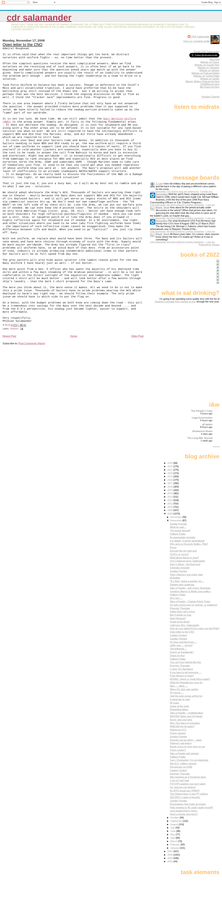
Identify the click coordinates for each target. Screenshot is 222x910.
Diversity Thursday (180, 608)
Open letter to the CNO (22, 44)
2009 (170, 510)
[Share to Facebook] (21, 325)
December (176, 517)
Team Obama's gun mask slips (186, 574)
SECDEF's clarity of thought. (185, 797)
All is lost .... (176, 598)
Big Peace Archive (209, 87)
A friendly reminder (180, 567)
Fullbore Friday (178, 534)
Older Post (137, 336)
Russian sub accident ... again (186, 740)
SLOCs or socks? (179, 554)
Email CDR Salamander (206, 51)
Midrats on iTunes (209, 62)
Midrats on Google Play (207, 64)
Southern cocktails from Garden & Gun (175, 301)
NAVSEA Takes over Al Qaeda (186, 716)
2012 (170, 500)
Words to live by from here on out (187, 746)
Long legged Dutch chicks (183, 810)
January (175, 848)
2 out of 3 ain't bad (179, 780)
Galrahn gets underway (182, 584)
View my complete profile (196, 41)
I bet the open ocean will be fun (186, 696)
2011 (170, 503)
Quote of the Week (180, 621)
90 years (174, 702)
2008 (170, 513)
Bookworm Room (202, 431)
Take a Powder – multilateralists (186, 712)
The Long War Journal (199, 438)
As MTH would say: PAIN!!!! (185, 790)
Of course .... (177, 692)
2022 (170, 466)
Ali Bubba (175, 577)
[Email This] (12, 325)
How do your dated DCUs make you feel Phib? (194, 628)
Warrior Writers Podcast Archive (202, 81)
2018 (170, 479)
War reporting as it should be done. (188, 777)
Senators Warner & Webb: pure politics (190, 591)
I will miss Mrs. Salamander (184, 625)
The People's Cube (201, 410)
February (175, 844)
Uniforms (14, 328)
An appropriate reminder (182, 537)
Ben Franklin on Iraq (180, 615)
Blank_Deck (162, 207)
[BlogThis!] (15, 325)
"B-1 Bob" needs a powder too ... (187, 581)
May (173, 834)
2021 (170, 469)
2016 (170, 486)
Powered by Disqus (209, 244)
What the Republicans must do (186, 682)
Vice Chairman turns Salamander (187, 560)
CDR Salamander (39, 18)
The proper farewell (180, 530)
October (175, 817)
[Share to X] (18, 325)
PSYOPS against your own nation (188, 783)
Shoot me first (177, 655)
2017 (170, 483)
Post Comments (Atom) (31, 343)
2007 (170, 851)
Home (73, 336)
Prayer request (178, 733)
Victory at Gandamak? (182, 652)
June (173, 831)
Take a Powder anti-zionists (184, 753)
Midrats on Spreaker (208, 67)
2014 (170, 493)
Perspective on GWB (181, 767)
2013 (170, 496)
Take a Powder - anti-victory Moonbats (190, 588)
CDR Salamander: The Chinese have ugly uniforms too (174, 191)
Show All (216, 447)
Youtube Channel (210, 96)
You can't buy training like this (185, 662)
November (176, 520)
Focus (173, 547)
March (174, 841)
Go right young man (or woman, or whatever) (193, 604)
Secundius (162, 194)
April (173, 837)
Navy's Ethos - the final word (185, 564)
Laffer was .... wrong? (181, 645)
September (176, 821)
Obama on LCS (178, 729)
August (174, 824)
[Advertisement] (199, 328)
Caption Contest (178, 635)
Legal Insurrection (202, 417)
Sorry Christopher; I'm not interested (189, 760)
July (172, 827)
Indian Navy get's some (182, 611)
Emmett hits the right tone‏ (183, 550)
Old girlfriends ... (178, 648)
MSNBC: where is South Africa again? (190, 679)
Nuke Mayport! (178, 618)
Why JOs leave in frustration (185, 723)
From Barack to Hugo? (182, 675)
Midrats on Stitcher (209, 70)
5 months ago (206, 191)
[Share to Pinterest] (24, 325)
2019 (170, 476)
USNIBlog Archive (209, 84)
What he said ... (178, 527)
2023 (170, 463)
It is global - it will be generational (187, 540)
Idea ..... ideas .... (179, 685)
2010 (170, 507)
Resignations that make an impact (188, 804)
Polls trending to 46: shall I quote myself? (191, 807)
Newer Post (9, 336)
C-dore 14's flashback (181, 669)
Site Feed (214, 59)
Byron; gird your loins (181, 719)
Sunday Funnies (178, 523)
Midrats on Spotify (209, 78)
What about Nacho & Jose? (184, 557)
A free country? (178, 750)
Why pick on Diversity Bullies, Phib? (189, 544)
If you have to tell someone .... (186, 672)
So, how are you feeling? (183, 787)
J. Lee (159, 183)
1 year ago (210, 205)
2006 (170, 854)
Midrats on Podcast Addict (205, 73)
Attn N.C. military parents (183, 763)
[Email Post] (21, 328)
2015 (170, 490)
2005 (170, 858)
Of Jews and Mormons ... (183, 642)
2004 (170, 861)
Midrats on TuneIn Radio (206, 76)
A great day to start (180, 699)
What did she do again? (182, 726)
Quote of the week (179, 706)
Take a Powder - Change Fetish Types (190, 601)
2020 (170, 473)
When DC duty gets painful (184, 689)
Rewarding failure (179, 709)
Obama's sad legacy (181, 743)
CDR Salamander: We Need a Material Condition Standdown (177, 205)
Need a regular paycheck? (184, 814)
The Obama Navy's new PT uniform (189, 793)
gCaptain (207, 424)
